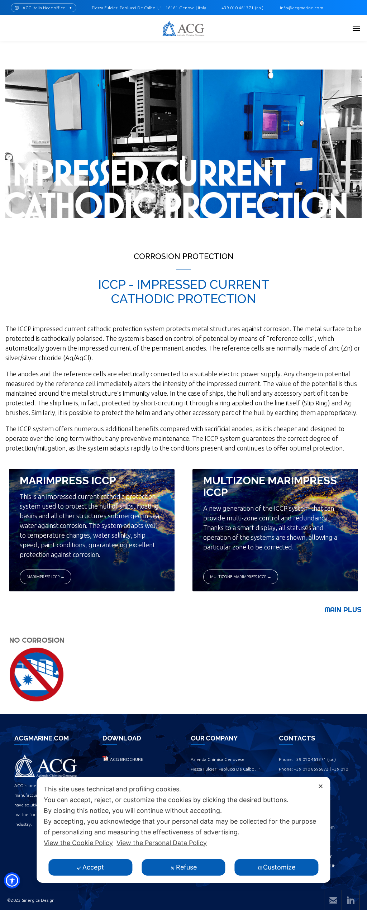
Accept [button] (93, 867)
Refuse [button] (186, 867)
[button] (12, 880)
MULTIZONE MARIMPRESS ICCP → (240, 577)
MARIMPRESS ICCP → (46, 577)
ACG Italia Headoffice (44, 7)
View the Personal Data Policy (161, 843)
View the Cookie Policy (78, 843)
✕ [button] (320, 786)
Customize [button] (279, 867)
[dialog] (183, 830)
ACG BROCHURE (125, 759)
